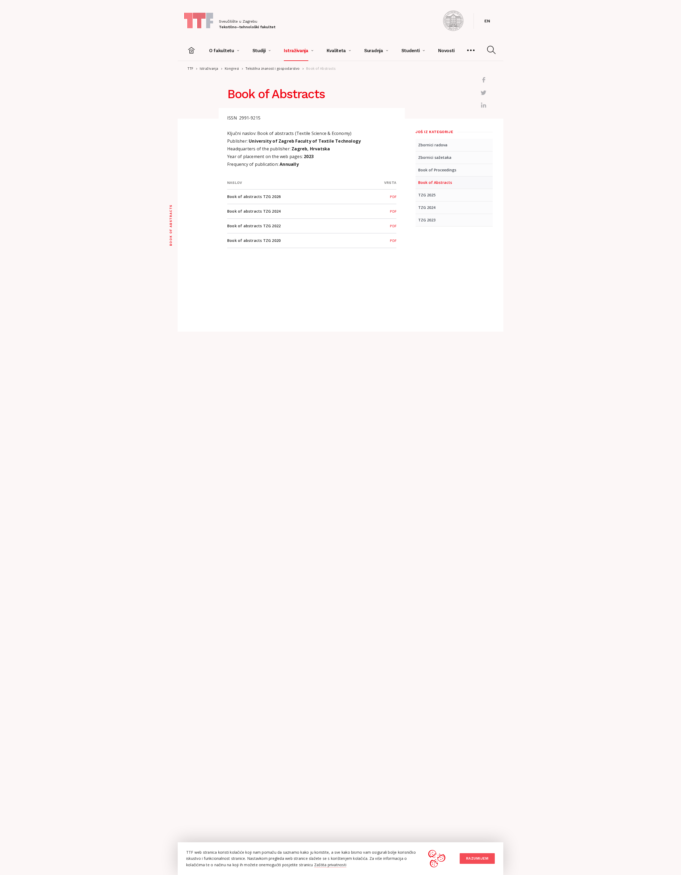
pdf (393, 196)
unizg (453, 21)
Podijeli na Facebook (483, 79)
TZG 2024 (426, 207)
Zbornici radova (432, 144)
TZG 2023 (426, 219)
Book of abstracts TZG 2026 (254, 196)
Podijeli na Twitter (483, 92)
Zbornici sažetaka (434, 157)
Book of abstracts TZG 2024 (254, 211)
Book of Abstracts (435, 182)
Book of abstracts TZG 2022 (254, 225)
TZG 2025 (426, 194)
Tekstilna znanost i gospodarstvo (273, 68)
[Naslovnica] (191, 50)
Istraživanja (209, 68)
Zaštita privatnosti (330, 864)
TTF (190, 68)
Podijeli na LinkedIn (483, 105)
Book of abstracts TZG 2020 (254, 240)
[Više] (471, 50)
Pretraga (491, 50)
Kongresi (232, 68)
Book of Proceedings (437, 169)
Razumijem (477, 858)
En (487, 20)
